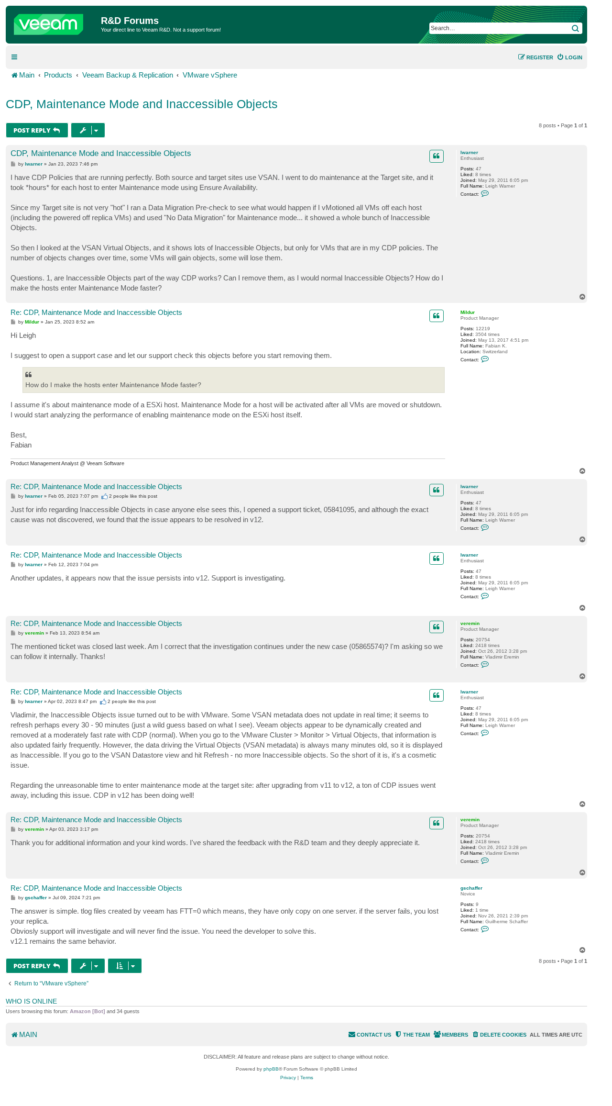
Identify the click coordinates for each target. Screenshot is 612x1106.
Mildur (467, 312)
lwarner (469, 152)
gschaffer (471, 888)
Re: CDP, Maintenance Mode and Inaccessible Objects (96, 312)
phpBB (271, 1069)
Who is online (31, 1001)
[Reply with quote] (436, 156)
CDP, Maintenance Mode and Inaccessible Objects (142, 104)
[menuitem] (569, 57)
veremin (470, 623)
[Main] (54, 22)
